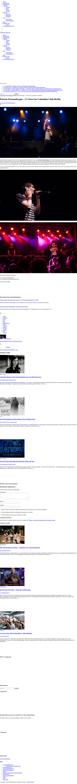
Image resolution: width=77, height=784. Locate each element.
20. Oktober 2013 (4, 464)
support (5, 330)
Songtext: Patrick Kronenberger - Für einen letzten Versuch (14, 306)
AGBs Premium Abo (8, 764)
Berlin (4, 316)
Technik (8, 11)
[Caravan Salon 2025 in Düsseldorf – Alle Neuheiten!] (12, 629)
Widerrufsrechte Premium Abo (13, 766)
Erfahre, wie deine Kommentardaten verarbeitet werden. (42, 520)
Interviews (8, 15)
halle (4, 322)
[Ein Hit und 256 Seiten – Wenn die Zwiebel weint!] (12, 585)
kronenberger (6, 323)
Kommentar (3, 492)
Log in (7, 24)
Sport (7, 8)
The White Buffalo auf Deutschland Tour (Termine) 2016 (17, 419)
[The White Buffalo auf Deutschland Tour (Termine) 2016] (12, 415)
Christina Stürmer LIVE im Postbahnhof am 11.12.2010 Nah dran (20, 377)
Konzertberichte (10, 20)
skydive (5, 328)
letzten (4, 324)
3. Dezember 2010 (4, 380)
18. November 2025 (5, 550)
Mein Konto (6, 774)
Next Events (9, 19)
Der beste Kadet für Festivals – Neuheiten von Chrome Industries (20, 547)
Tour (4, 331)
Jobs (4, 778)
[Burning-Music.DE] (5, 32)
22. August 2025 (4, 636)
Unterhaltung (6, 4)
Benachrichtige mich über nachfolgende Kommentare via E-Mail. (17, 512)
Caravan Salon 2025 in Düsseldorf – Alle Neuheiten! (16, 633)
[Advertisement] (38, 71)
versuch (5, 332)
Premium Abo (6, 23)
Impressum (5, 779)
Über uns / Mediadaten (8, 775)
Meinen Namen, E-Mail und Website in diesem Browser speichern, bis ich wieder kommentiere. (24, 509)
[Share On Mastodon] (1, 105)
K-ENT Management (5, 758)
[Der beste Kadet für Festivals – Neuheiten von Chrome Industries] (12, 543)
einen (4, 319)
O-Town (5, 326)
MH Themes (31, 782)
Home (4, 1)
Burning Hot (6, 3)
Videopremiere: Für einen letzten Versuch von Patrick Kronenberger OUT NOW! (19, 300)
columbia (5, 318)
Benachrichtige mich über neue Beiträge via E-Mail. (14, 515)
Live (4, 18)
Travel (7, 10)
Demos (4, 776)
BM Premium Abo (7, 767)
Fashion (8, 7)
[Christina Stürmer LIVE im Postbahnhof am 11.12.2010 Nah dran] (12, 372)
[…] (45, 383)
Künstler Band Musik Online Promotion (12, 772)
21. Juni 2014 (3, 102)
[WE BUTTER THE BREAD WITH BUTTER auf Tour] (12, 457)
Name (1, 501)
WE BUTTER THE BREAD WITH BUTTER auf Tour (17, 461)
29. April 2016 (3, 422)
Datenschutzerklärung (8, 770)
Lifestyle (5, 6)
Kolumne (8, 16)
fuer (4, 320)
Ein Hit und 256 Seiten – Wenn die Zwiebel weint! (15, 590)
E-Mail (1, 505)
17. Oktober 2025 (4, 592)
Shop (4, 22)
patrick (4, 327)
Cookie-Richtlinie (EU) (8, 26)
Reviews (8, 14)
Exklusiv (5, 12)
